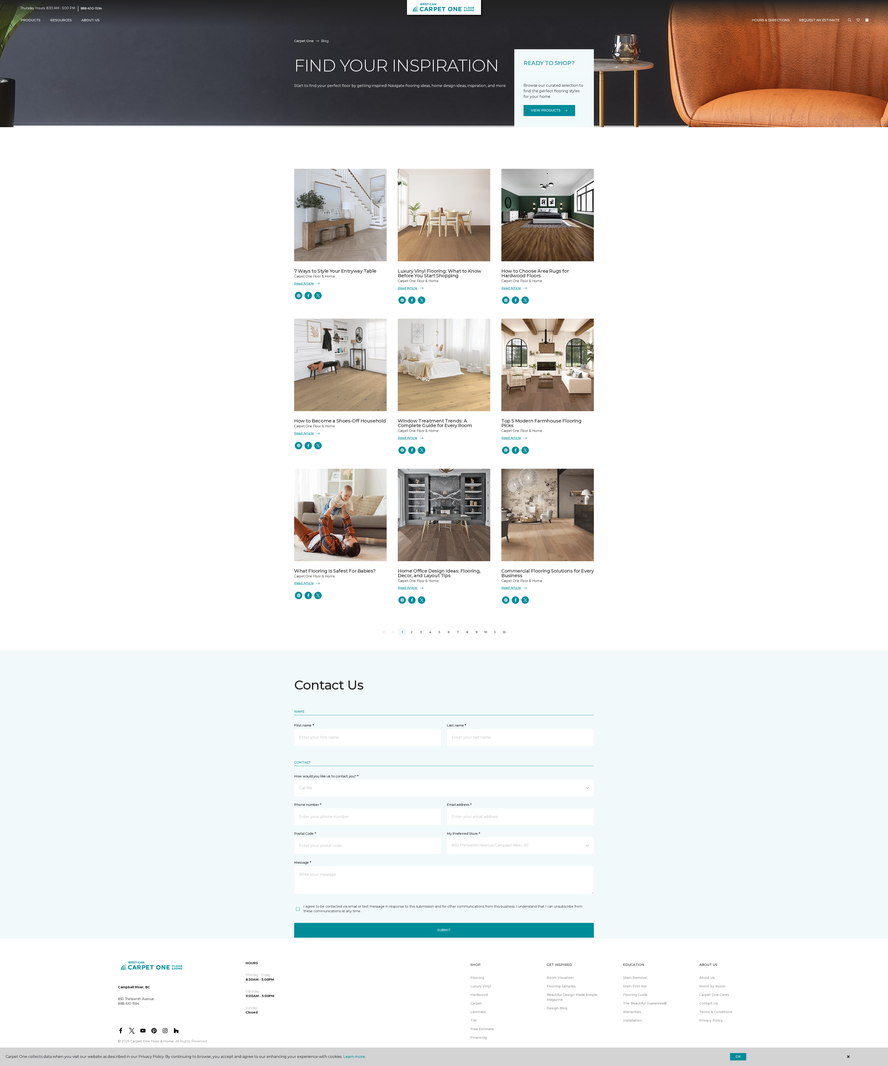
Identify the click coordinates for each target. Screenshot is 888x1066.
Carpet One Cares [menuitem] (714, 995)
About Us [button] (90, 20)
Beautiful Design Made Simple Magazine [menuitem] (572, 997)
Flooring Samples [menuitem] (561, 986)
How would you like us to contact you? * (326, 776)
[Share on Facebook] (308, 295)
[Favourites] (858, 20)
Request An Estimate (819, 20)
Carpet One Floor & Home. (152, 1041)
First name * (304, 725)
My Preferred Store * (463, 833)
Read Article (304, 283)
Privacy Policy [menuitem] (711, 1020)
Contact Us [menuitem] (708, 1003)
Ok (738, 1056)
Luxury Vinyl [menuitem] (480, 986)
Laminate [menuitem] (478, 1012)
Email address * (459, 804)
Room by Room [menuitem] (712, 986)
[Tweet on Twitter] (318, 295)
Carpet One (304, 41)
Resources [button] (61, 20)
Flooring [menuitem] (477, 978)
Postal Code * (305, 833)
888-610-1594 (91, 8)
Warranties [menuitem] (632, 1012)
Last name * (456, 725)
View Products (545, 110)
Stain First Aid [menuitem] (634, 986)
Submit (444, 930)
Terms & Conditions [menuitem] (715, 1012)
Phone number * (307, 804)
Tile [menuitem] (473, 1020)
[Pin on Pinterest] (298, 295)
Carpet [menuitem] (476, 1003)
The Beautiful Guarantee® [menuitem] (645, 1003)
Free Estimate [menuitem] (482, 1029)
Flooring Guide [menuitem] (635, 995)
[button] (849, 20)
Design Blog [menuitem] (557, 1008)
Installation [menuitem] (632, 1020)
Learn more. (354, 1056)
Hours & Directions (771, 20)
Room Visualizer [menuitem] (560, 978)
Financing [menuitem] (478, 1037)
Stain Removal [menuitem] (635, 978)
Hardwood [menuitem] (479, 995)
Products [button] (30, 20)
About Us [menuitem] (707, 978)
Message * (302, 862)
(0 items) (867, 20)
